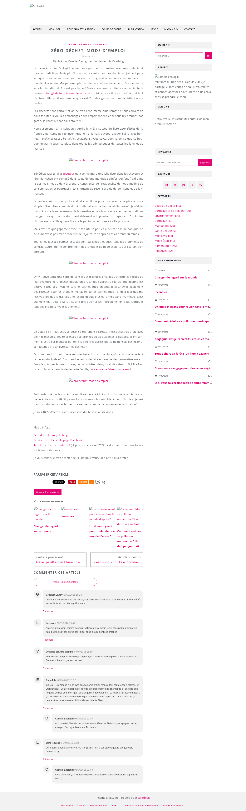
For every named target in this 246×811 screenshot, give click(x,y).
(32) (164, 251)
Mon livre (55, 29)
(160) (173, 211)
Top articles (67, 805)
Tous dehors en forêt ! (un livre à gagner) (182, 353)
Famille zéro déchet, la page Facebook (58, 440)
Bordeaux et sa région (81, 29)
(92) (167, 216)
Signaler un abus (99, 805)
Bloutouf (68, 173)
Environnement (80, 44)
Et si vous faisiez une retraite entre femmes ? (184, 383)
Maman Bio (100, 44)
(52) (164, 236)
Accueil (37, 29)
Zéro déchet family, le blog (51, 435)
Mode (154, 29)
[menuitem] (37, 29)
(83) (163, 221)
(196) (168, 206)
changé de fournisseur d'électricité (67, 93)
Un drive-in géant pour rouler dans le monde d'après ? (191, 306)
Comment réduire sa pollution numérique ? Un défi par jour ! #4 (197, 321)
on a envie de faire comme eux (109, 369)
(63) (166, 231)
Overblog (144, 797)
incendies (161, 292)
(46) (165, 241)
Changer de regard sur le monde (176, 277)
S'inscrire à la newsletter (47, 492)
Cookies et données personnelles (140, 805)
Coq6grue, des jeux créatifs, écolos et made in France (190, 339)
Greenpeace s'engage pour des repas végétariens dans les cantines (199, 368)
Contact (189, 29)
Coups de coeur (111, 29)
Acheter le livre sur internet (52, 445)
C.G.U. (115, 805)
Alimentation (136, 29)
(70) (165, 226)
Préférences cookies (173, 805)
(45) (166, 246)
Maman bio (171, 29)
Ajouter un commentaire (65, 582)
